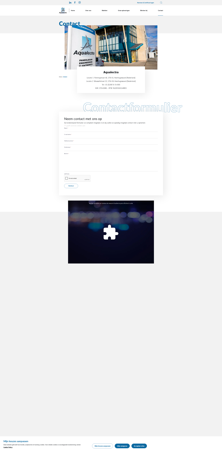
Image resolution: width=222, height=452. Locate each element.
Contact (160, 10)
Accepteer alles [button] (139, 446)
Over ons (88, 10)
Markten (104, 10)
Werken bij (143, 10)
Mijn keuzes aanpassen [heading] (15, 441)
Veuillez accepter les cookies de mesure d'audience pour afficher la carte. (111, 203)
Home (73, 10)
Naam (66, 128)
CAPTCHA (66, 174)
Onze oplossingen (124, 10)
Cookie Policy (7, 447)
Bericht (66, 153)
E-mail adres (67, 134)
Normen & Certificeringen (145, 2)
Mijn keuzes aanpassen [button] (102, 446)
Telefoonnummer (69, 141)
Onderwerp (67, 147)
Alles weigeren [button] (122, 446)
